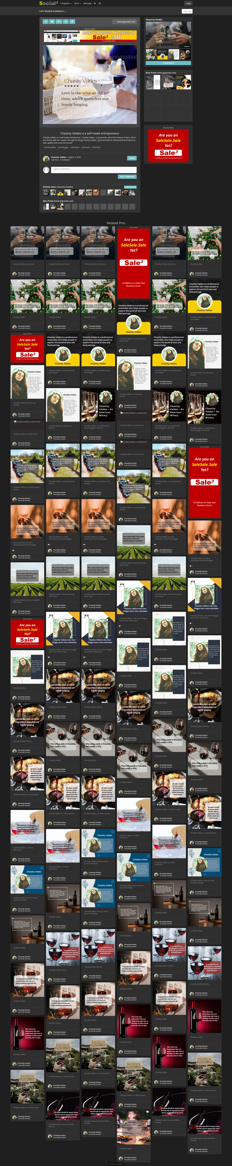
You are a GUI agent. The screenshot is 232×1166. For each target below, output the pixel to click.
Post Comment (127, 176)
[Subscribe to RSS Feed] (95, 3)
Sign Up (187, 11)
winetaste (86, 147)
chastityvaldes (50, 147)
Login (188, 3)
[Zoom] (66, 21)
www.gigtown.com (125, 21)
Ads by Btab (90, 29)
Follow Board (130, 187)
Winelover (75, 147)
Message (87, 3)
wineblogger (63, 147)
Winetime (96, 147)
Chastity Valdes (64, 187)
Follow (132, 158)
